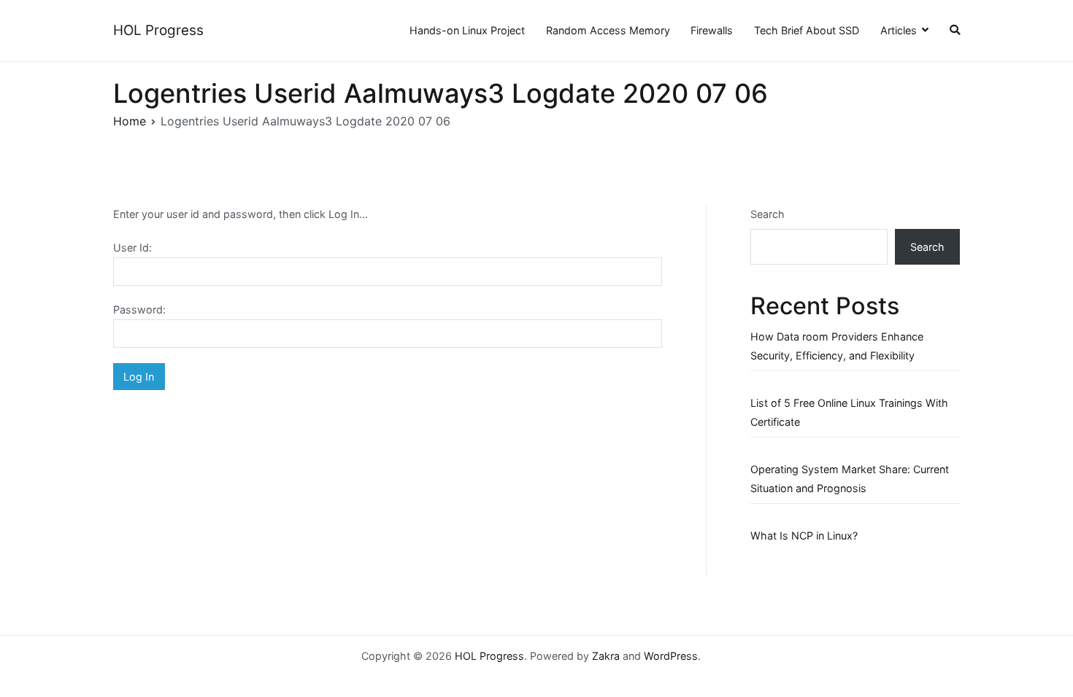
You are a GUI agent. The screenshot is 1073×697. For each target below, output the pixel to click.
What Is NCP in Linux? (804, 535)
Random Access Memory (608, 30)
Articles (898, 30)
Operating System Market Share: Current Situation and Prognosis (849, 478)
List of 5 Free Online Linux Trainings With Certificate (849, 412)
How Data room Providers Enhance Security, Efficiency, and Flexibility (836, 346)
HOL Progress (158, 30)
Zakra (606, 656)
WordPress (671, 656)
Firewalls (712, 30)
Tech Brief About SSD (806, 30)
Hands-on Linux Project (467, 30)
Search (767, 214)
